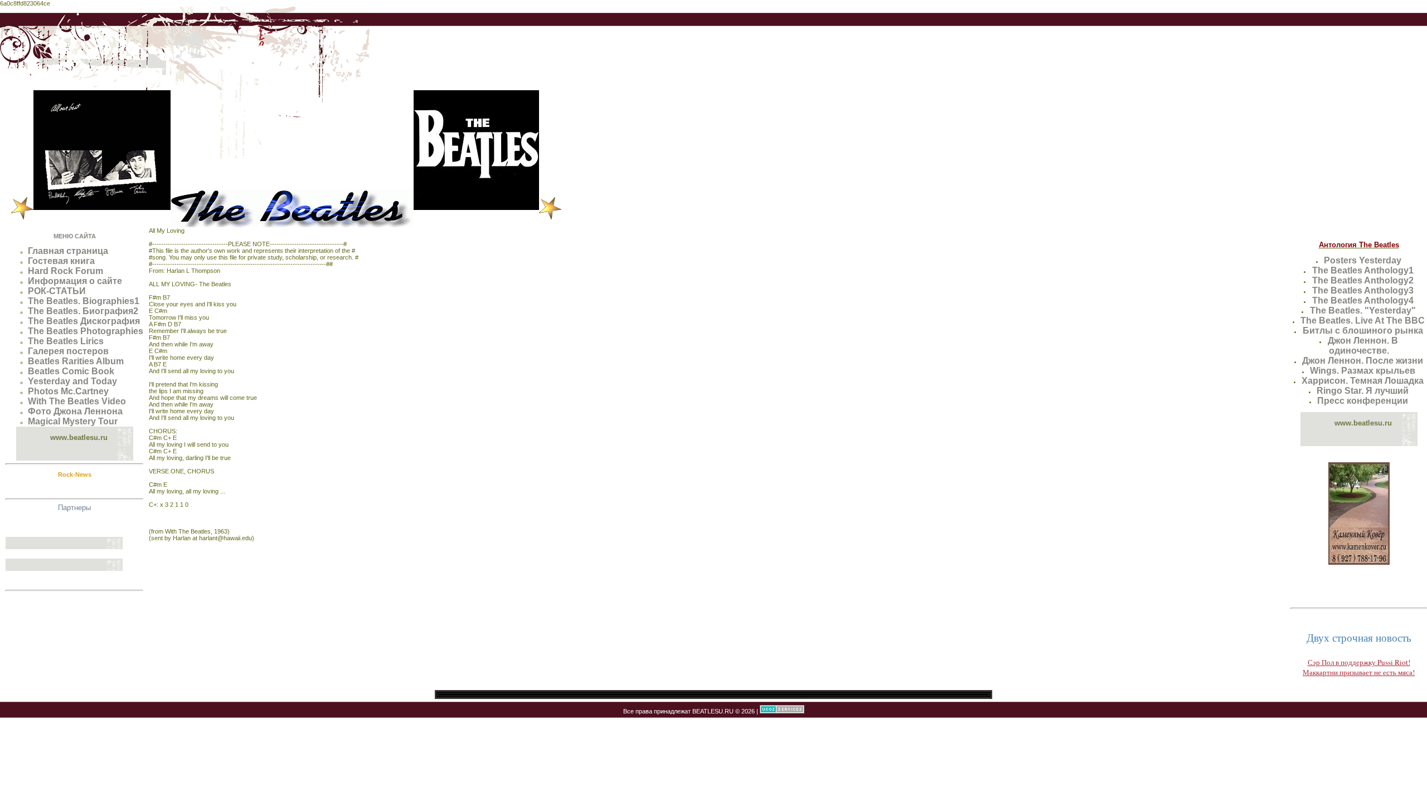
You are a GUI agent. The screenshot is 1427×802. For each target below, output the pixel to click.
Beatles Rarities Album (76, 361)
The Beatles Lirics (66, 341)
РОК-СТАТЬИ (57, 291)
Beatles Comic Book (71, 371)
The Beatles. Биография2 (83, 311)
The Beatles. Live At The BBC (1362, 320)
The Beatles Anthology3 (1363, 290)
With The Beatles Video (77, 401)
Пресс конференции (1362, 400)
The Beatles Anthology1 (1363, 270)
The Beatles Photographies (85, 331)
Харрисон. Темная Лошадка (1363, 380)
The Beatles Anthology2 (1363, 280)
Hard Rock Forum (65, 271)
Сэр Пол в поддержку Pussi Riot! (1359, 662)
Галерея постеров (68, 351)
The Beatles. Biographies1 (83, 301)
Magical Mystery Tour (73, 421)
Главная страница (68, 251)
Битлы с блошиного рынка (1363, 330)
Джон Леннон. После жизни (1362, 360)
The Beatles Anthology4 (1363, 300)
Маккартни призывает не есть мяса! (1359, 672)
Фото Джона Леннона (75, 411)
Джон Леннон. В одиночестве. (1363, 345)
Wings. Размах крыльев (1362, 370)
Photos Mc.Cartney (68, 391)
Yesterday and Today (72, 381)
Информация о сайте (75, 281)
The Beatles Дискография (84, 321)
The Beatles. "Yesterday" (1363, 310)
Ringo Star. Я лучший (1363, 390)
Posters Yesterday (1362, 260)
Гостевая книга (61, 261)
